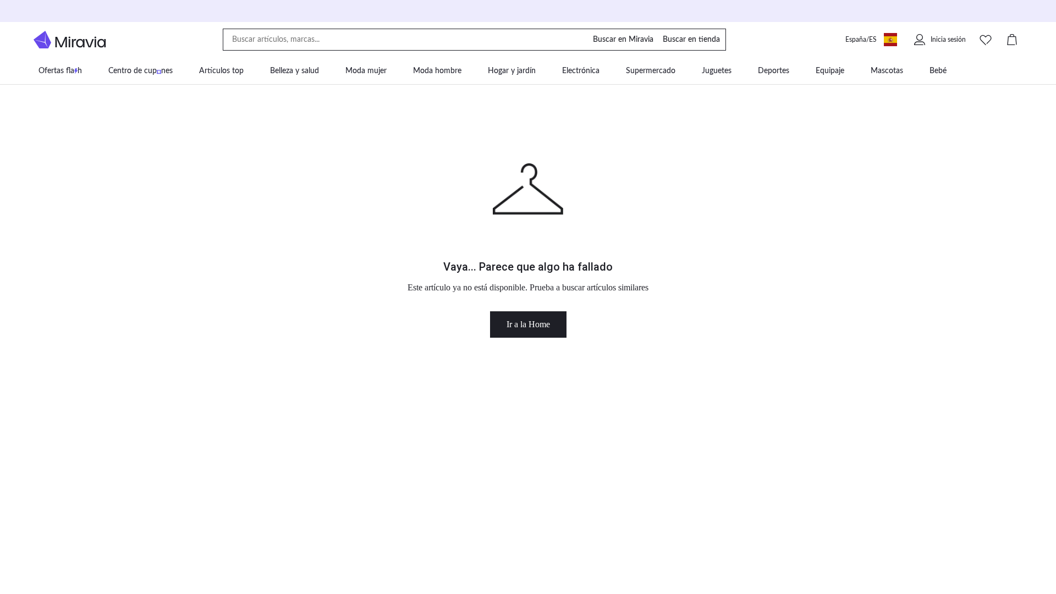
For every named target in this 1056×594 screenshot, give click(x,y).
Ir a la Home (528, 324)
